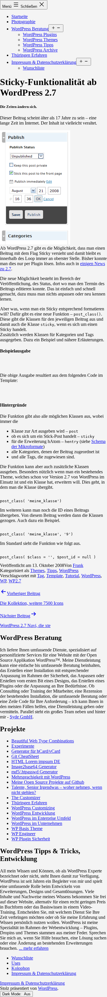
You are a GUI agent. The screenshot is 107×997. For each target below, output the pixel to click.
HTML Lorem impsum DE (35, 761)
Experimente (22, 746)
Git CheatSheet (25, 756)
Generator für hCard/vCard (35, 751)
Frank (78, 565)
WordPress (68, 570)
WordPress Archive (40, 50)
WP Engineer (23, 833)
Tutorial (72, 575)
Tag (40, 575)
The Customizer (25, 797)
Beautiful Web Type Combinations (42, 740)
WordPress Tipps (38, 44)
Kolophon (20, 968)
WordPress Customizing (33, 807)
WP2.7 (15, 580)
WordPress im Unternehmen (36, 823)
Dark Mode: (12, 994)
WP (3, 580)
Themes (37, 570)
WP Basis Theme (27, 828)
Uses (15, 963)
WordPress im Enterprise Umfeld (41, 818)
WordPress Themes (40, 39)
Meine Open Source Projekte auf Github (47, 782)
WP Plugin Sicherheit (30, 838)
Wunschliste (34, 68)
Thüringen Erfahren (29, 55)
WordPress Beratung (30, 28)
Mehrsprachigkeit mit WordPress (40, 777)
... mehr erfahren (34, 948)
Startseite (19, 16)
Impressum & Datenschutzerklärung (43, 62)
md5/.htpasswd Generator (34, 771)
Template (54, 575)
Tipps (52, 570)
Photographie (23, 21)
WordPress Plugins (40, 34)
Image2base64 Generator (33, 766)
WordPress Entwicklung (33, 813)
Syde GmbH (21, 716)
